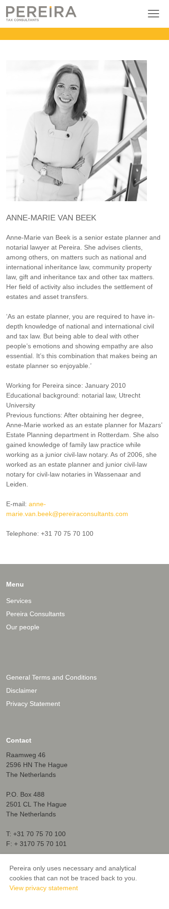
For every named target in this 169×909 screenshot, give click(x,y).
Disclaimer (21, 690)
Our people (22, 627)
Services (18, 600)
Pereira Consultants (35, 614)
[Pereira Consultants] (41, 13)
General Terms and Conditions (51, 677)
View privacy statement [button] (43, 888)
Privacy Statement (33, 703)
